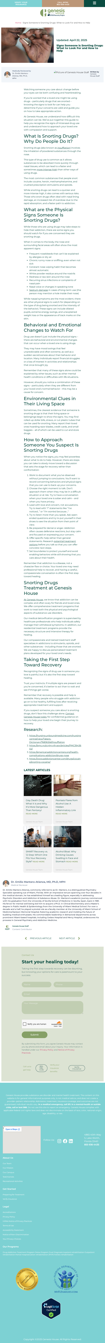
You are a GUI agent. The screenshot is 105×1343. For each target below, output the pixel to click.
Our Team (7, 1163)
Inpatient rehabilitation (73, 1252)
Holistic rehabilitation (63, 1255)
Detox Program (42, 1252)
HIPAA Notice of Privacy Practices (17, 1221)
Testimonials (8, 1177)
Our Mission (8, 1168)
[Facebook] (65, 1141)
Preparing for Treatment (13, 1195)
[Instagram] (59, 1141)
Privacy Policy (46, 1050)
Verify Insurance (10, 1199)
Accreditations (9, 1212)
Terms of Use (8, 1226)
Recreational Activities (13, 1181)
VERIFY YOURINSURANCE (21, 3)
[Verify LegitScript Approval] (51, 1318)
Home (18, 23)
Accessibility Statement (13, 1230)
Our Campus (8, 1172)
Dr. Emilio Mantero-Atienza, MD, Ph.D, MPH (20, 75)
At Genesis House (33, 599)
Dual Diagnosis (56, 1252)
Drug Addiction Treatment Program (19, 1252)
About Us (8, 1158)
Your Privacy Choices (12, 1239)
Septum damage (38, 290)
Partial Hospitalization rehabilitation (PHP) (34, 1255)
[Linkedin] (71, 1141)
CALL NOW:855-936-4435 (63, 3)
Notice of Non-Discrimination (16, 1235)
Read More (32, 814)
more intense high (47, 169)
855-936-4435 (91, 1144)
